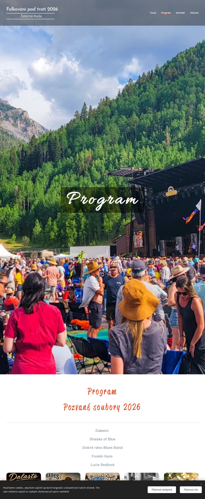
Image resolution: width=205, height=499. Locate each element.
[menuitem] (154, 13)
